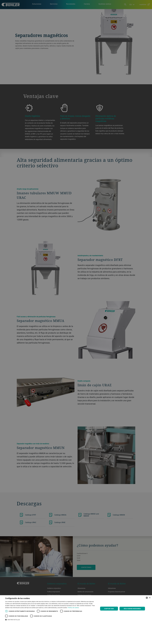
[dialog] (76, 608)
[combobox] (147, 598)
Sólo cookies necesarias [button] (132, 608)
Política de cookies (73, 607)
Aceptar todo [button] (109, 608)
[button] (51, 619)
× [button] (149, 597)
